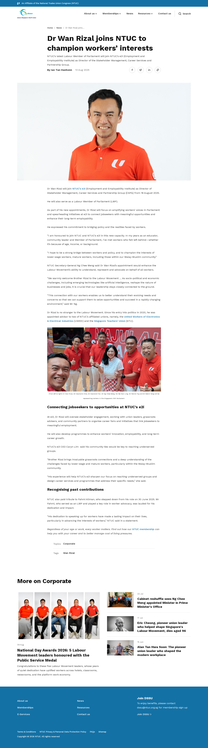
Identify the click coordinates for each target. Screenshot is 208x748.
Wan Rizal (69, 553)
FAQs (92, 732)
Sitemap (102, 732)
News (59, 28)
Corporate (69, 543)
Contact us (83, 714)
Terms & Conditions (26, 732)
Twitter (142, 70)
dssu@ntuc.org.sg (147, 707)
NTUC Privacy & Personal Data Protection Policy (63, 732)
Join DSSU (143, 714)
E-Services (23, 714)
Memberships (25, 707)
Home (50, 28)
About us (22, 700)
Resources (83, 707)
